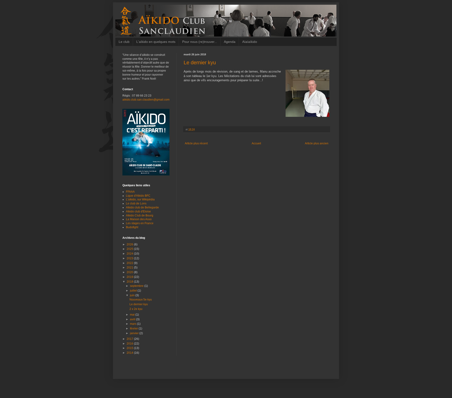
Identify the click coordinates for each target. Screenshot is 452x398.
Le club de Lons (136, 203)
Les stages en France (139, 223)
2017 (130, 339)
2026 (130, 244)
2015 (130, 348)
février (134, 328)
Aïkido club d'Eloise (138, 211)
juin (132, 295)
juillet (133, 290)
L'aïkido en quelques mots (155, 42)
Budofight (132, 227)
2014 (130, 352)
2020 (130, 272)
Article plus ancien (316, 143)
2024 (130, 253)
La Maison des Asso (139, 219)
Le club (124, 42)
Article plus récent (196, 143)
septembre (137, 286)
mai (132, 314)
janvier (134, 333)
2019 (130, 277)
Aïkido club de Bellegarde (142, 207)
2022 (130, 263)
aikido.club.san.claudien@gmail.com (146, 99)
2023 (130, 258)
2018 (130, 281)
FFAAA (130, 191)
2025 (130, 249)
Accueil (256, 143)
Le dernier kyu (138, 304)
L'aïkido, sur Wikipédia (140, 199)
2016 (130, 343)
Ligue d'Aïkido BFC (138, 195)
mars (133, 323)
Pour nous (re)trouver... (199, 42)
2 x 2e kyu (135, 309)
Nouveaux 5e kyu (140, 299)
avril (133, 319)
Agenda (229, 42)
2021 (130, 267)
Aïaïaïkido (249, 42)
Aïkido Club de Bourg (139, 215)
